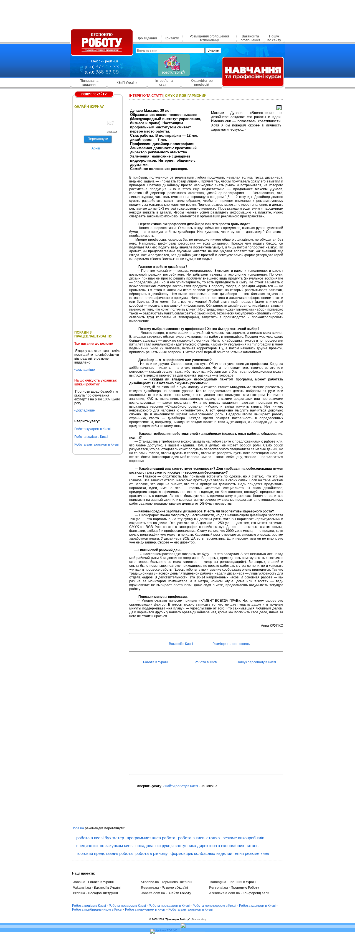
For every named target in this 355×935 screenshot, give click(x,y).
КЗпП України (127, 83)
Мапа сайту (199, 919)
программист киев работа (151, 837)
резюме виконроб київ (243, 837)
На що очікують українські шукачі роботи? (95, 382)
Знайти (213, 50)
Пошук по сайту (274, 38)
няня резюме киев (252, 853)
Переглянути (98, 139)
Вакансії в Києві (181, 644)
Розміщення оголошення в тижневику (209, 38)
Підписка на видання (89, 83)
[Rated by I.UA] (193, 930)
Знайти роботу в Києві (180, 786)
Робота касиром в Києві (257, 906)
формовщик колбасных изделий (201, 853)
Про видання (146, 38)
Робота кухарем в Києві (92, 429)
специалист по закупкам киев (104, 845)
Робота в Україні (156, 662)
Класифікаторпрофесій (202, 83)
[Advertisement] (177, 15)
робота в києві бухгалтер (100, 837)
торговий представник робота (104, 853)
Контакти (172, 38)
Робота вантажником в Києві (96, 444)
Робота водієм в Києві (91, 437)
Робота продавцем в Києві (169, 906)
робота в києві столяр (199, 837)
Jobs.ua (78, 828)
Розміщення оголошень (231, 644)
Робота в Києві (206, 662)
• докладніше (84, 370)
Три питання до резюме (93, 343)
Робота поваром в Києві (127, 906)
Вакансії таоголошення (250, 38)
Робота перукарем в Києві (145, 909)
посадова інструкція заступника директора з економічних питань (196, 845)
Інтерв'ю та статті (164, 83)
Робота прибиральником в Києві (97, 909)
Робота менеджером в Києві (214, 906)
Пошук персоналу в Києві (256, 662)
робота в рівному (151, 853)
